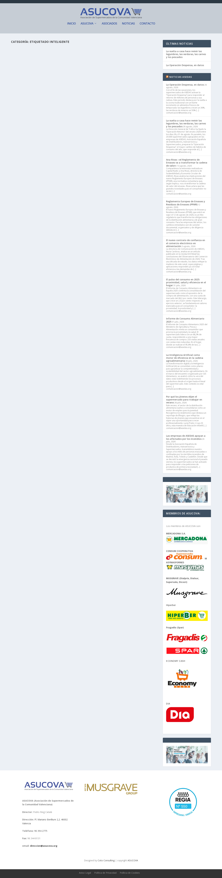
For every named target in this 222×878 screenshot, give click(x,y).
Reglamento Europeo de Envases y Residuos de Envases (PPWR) (185, 203)
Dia (168, 703)
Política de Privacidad (105, 872)
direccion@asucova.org (43, 845)
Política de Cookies (130, 872)
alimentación (44, 61)
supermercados (125, 61)
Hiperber (171, 605)
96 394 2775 (40, 830)
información (111, 61)
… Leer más (114, 73)
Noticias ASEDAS (180, 76)
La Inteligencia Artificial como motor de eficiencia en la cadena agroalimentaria (184, 357)
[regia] (182, 817)
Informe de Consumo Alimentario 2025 (185, 320)
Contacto (147, 23)
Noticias (128, 23)
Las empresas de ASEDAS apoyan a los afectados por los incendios (185, 437)
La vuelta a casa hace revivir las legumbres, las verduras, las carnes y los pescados (186, 54)
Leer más (21, 96)
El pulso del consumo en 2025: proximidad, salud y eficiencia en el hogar (186, 282)
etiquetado (78, 61)
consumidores (65, 61)
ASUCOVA (87, 23)
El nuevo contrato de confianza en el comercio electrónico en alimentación (185, 243)
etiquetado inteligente (95, 61)
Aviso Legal (85, 872)
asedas (21, 61)
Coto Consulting (106, 860)
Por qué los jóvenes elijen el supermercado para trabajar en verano (184, 399)
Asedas (54, 61)
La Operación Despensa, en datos (185, 65)
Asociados (109, 23)
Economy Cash (175, 660)
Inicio (71, 23)
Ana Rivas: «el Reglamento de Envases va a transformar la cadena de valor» (186, 162)
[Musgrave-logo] (111, 793)
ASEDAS (77, 87)
